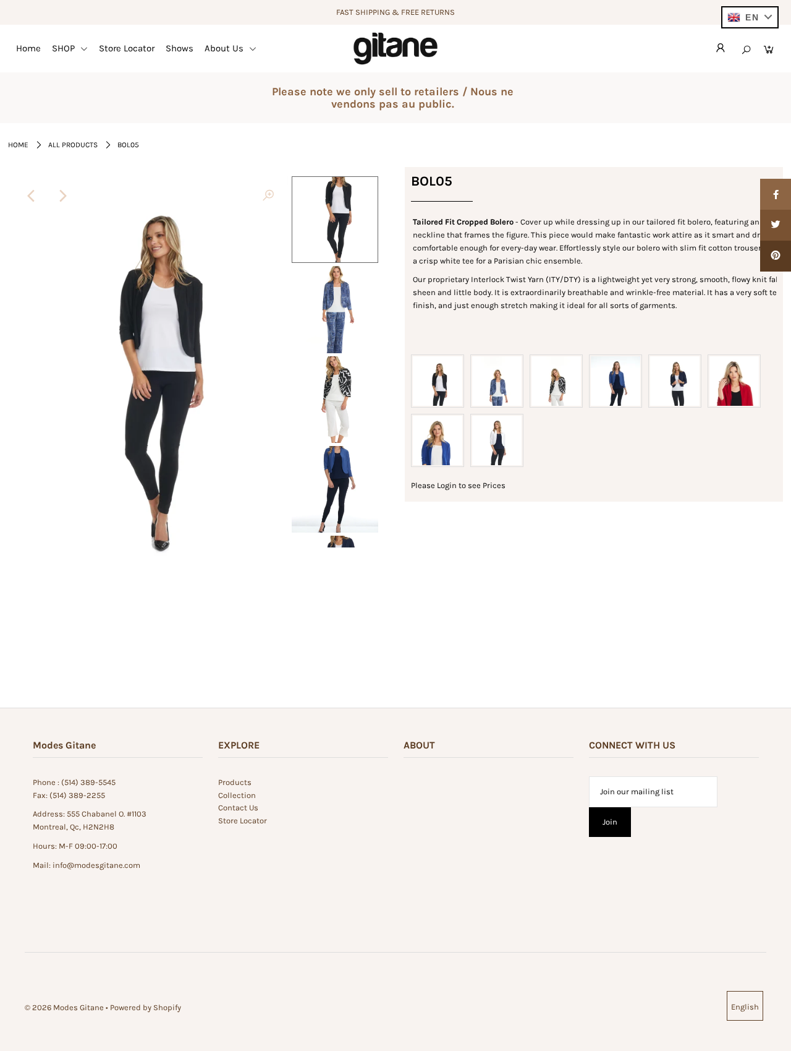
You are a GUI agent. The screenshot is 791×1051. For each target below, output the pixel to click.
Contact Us (238, 807)
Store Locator (126, 48)
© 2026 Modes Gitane (64, 1007)
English (745, 1006)
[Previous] (31, 196)
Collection (237, 795)
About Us (225, 48)
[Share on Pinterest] (775, 256)
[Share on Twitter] (775, 225)
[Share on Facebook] (775, 194)
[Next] (61, 196)
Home (28, 48)
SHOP (64, 48)
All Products (73, 144)
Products (235, 782)
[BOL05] (268, 196)
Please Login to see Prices (458, 485)
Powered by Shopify (145, 1007)
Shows (179, 48)
